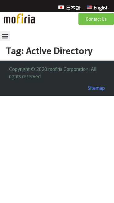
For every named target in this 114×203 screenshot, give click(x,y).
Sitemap (96, 87)
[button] (5, 36)
